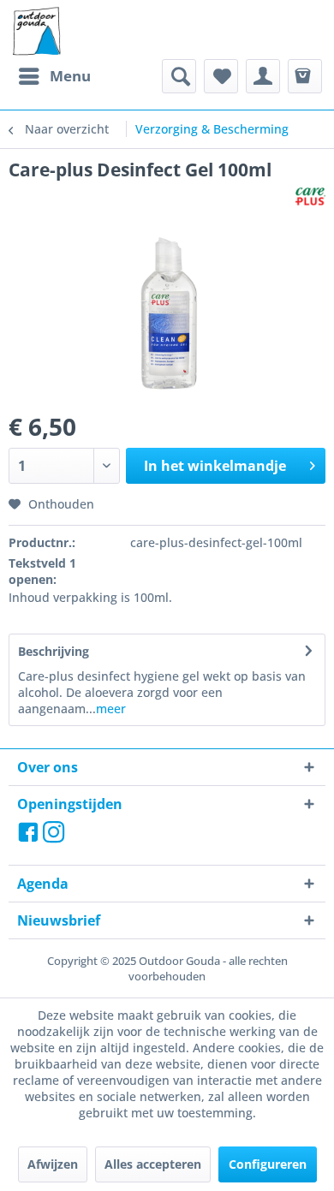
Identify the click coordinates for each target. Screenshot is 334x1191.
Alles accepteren (152, 1164)
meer (111, 708)
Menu (70, 76)
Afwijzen (52, 1164)
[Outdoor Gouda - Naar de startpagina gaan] (36, 31)
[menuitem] (54, 76)
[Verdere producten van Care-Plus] (310, 196)
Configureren (268, 1164)
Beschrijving (53, 651)
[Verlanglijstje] (221, 76)
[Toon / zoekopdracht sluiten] (179, 76)
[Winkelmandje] (305, 76)
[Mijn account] (263, 76)
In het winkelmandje (215, 465)
